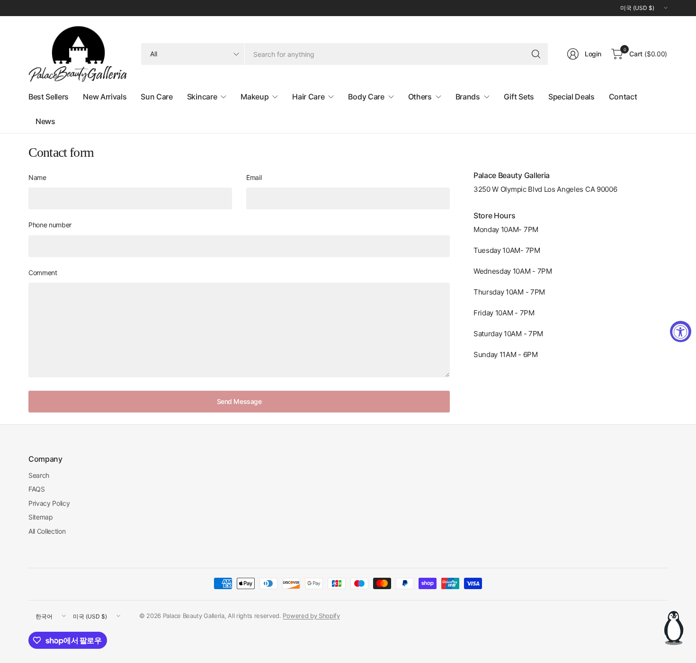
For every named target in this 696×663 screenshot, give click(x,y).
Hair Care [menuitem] (308, 96)
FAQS (36, 489)
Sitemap (40, 517)
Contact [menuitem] (623, 96)
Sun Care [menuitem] (156, 96)
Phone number (49, 225)
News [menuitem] (45, 121)
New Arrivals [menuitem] (104, 96)
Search (38, 475)
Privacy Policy (49, 503)
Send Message (239, 401)
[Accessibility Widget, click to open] (680, 331)
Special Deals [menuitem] (571, 96)
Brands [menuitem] (467, 96)
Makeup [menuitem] (254, 96)
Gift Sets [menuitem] (519, 96)
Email (253, 177)
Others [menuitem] (420, 96)
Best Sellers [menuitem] (48, 96)
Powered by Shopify (311, 615)
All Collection (47, 531)
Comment (42, 273)
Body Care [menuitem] (366, 96)
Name (37, 177)
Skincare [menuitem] (202, 96)
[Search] (536, 54)
